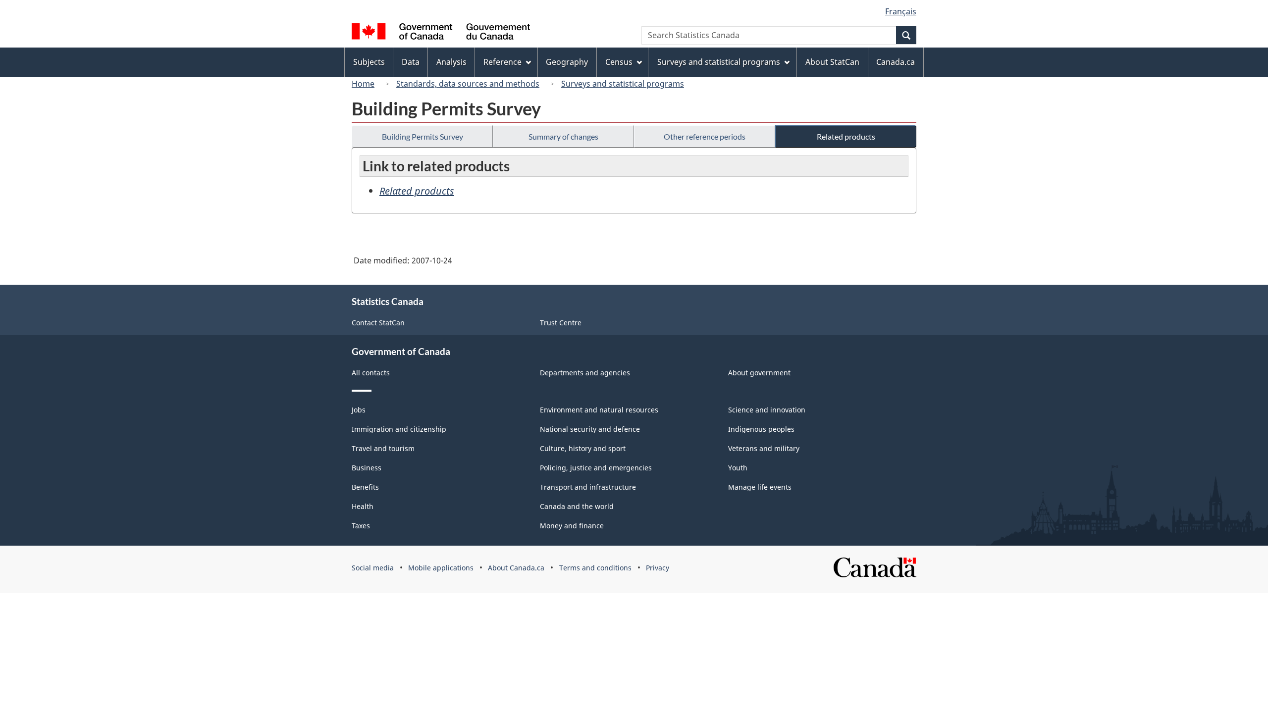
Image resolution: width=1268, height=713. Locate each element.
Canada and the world (577, 506)
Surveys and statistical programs (622, 83)
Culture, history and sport (583, 448)
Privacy (657, 567)
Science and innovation (766, 409)
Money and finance (572, 525)
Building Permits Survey (422, 136)
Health (362, 506)
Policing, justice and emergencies (596, 467)
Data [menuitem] (411, 61)
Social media (373, 567)
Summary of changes (563, 136)
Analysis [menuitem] (451, 61)
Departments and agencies (585, 372)
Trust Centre (560, 322)
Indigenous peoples (761, 429)
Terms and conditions (595, 567)
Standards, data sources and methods (467, 83)
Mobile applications (441, 567)
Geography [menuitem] (567, 61)
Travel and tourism (383, 448)
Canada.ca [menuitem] (895, 61)
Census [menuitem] (619, 61)
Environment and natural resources (599, 409)
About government (759, 372)
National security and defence (590, 429)
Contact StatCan (378, 322)
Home (363, 83)
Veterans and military (763, 448)
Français (900, 11)
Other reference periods (704, 136)
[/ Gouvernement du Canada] (441, 33)
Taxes (361, 525)
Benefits (365, 487)
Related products (846, 136)
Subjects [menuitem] (369, 61)
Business (366, 467)
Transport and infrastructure (588, 487)
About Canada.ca (516, 567)
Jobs (359, 409)
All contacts (371, 372)
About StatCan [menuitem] (832, 61)
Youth (737, 467)
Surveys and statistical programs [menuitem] (718, 61)
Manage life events (760, 487)
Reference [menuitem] (502, 61)
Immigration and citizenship (399, 429)
